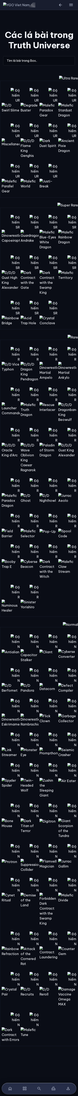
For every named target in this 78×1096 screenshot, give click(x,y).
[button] (71, 5)
